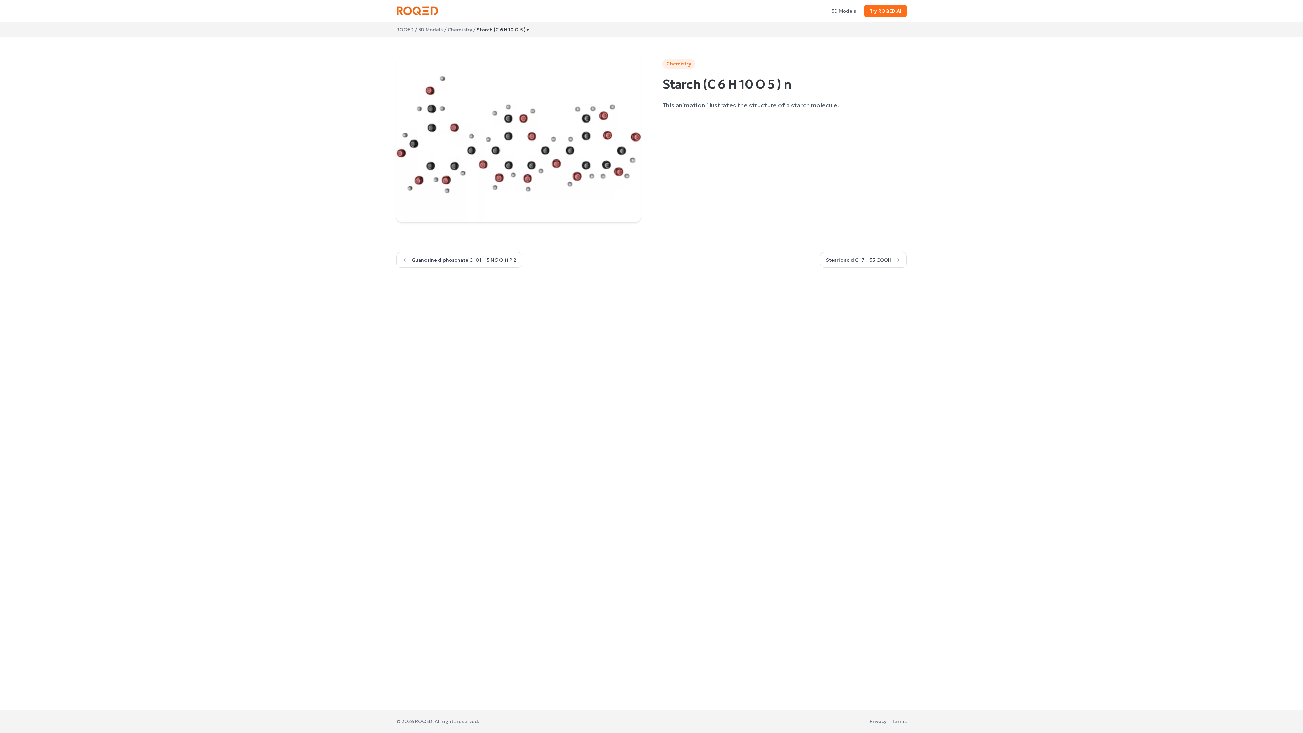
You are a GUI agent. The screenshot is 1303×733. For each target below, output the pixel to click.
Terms (899, 721)
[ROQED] (417, 10)
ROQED (405, 29)
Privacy (878, 721)
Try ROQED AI (885, 11)
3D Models (844, 11)
